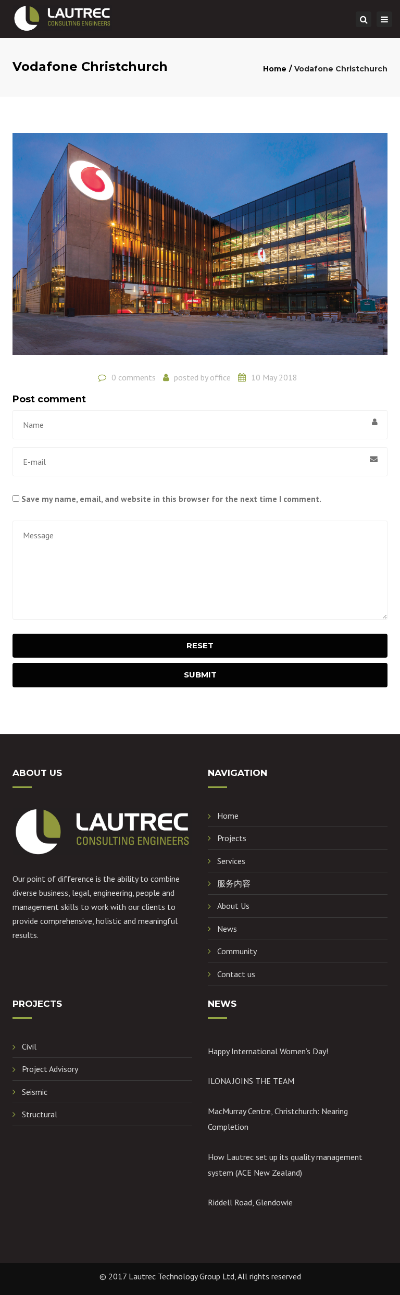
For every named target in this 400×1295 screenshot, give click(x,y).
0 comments (133, 377)
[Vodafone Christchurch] (200, 248)
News (227, 928)
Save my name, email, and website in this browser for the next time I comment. (171, 499)
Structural (39, 1114)
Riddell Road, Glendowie (250, 1202)
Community (237, 951)
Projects (231, 838)
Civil (29, 1046)
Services (231, 861)
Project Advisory (50, 1069)
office (220, 377)
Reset (200, 645)
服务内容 (234, 883)
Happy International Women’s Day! (268, 1051)
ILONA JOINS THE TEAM (251, 1081)
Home (274, 68)
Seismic (34, 1092)
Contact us (236, 974)
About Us (233, 906)
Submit (200, 675)
